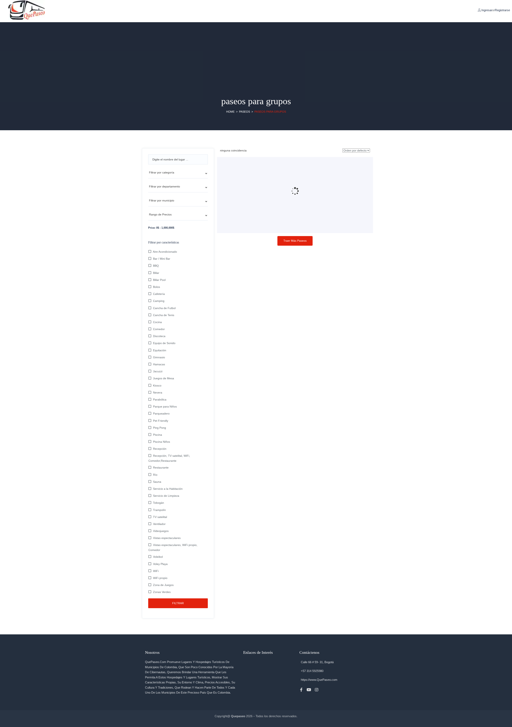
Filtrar (178, 603)
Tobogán (158, 502)
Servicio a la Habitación (168, 488)
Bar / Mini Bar (161, 258)
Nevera (157, 392)
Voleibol (158, 556)
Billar (156, 272)
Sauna (157, 481)
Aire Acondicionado (165, 251)
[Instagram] (317, 690)
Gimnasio (159, 357)
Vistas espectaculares (167, 538)
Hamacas (159, 364)
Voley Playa (160, 564)
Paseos (244, 111)
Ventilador (159, 524)
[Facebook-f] (301, 690)
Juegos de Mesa (163, 378)
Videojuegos (161, 531)
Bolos (156, 286)
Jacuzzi (157, 371)
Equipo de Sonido (164, 343)
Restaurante (161, 467)
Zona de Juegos (163, 585)
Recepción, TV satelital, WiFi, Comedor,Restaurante (169, 458)
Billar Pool (159, 279)
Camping (158, 300)
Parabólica (159, 399)
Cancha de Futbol (164, 308)
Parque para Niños (165, 406)
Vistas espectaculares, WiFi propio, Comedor (172, 547)
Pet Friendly (160, 420)
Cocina (157, 322)
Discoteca (159, 336)
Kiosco (157, 385)
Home (230, 111)
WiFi (156, 571)
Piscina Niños (161, 441)
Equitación (159, 350)
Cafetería (159, 293)
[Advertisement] (256, 50)
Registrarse (502, 10)
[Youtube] (309, 690)
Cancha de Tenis (163, 315)
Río (155, 474)
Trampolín (159, 510)
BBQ (156, 265)
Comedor (159, 329)
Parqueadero (161, 413)
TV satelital (160, 517)
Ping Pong (159, 427)
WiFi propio (160, 578)
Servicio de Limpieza (166, 495)
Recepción (159, 448)
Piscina (157, 434)
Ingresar (486, 10)
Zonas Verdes (162, 592)
